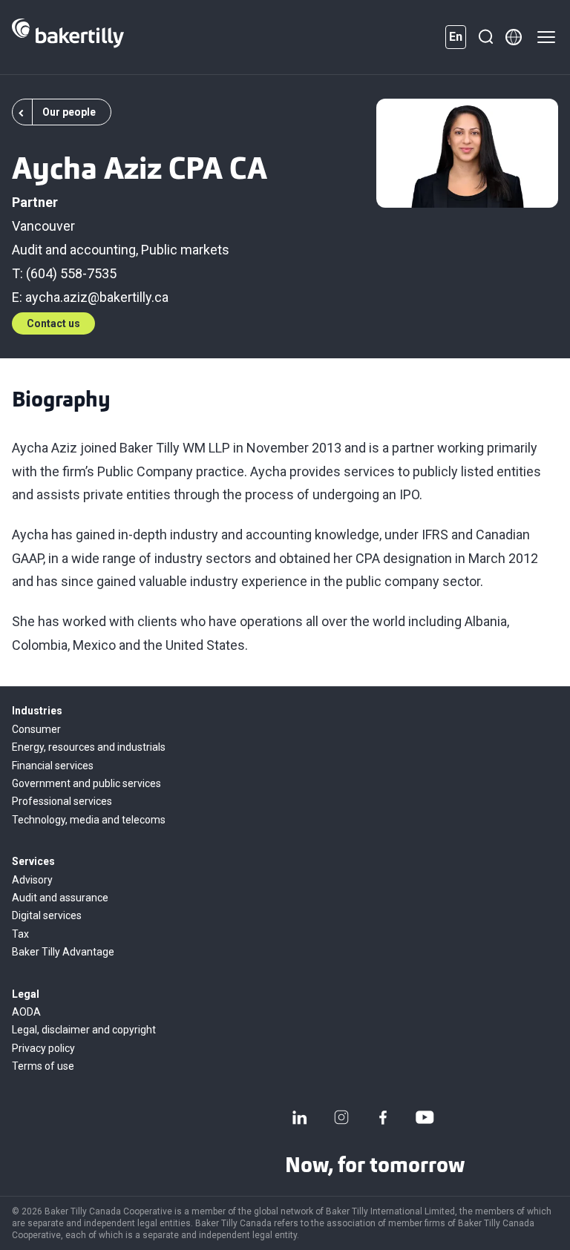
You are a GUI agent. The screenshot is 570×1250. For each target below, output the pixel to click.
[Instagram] (341, 1117)
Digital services (47, 915)
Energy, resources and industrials (89, 747)
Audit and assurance (60, 898)
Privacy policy (43, 1048)
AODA (26, 1012)
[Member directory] (513, 37)
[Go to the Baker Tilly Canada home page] (68, 37)
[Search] (485, 37)
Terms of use (43, 1066)
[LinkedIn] (300, 1117)
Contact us (53, 323)
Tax (20, 934)
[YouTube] (424, 1117)
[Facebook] (383, 1117)
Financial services (53, 766)
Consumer (36, 729)
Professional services (62, 801)
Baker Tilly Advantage (63, 952)
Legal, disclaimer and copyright (84, 1030)
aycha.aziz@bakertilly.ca (96, 297)
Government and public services (86, 783)
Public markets (185, 249)
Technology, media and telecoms (89, 820)
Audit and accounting (74, 249)
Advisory (32, 880)
